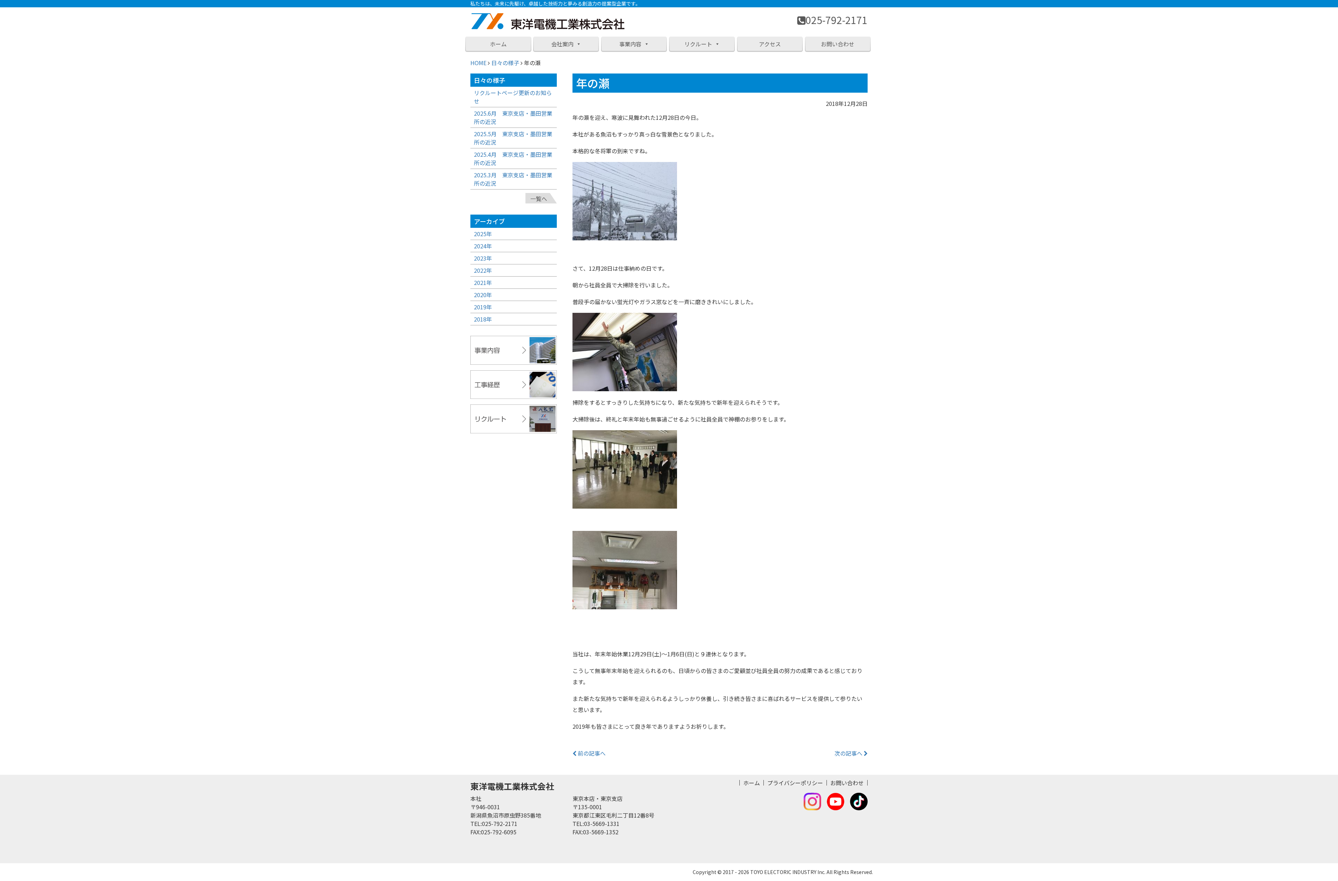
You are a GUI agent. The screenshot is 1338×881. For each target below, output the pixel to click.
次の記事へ (849, 753)
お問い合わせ (837, 44)
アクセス (770, 44)
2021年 (483, 282)
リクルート (698, 44)
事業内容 (630, 44)
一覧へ (538, 198)
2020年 (483, 295)
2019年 (483, 307)
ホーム (498, 44)
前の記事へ (591, 753)
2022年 (483, 270)
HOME (478, 63)
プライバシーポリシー (795, 783)
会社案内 (562, 44)
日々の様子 (505, 63)
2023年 (483, 258)
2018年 (483, 319)
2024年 (483, 246)
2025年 (483, 234)
